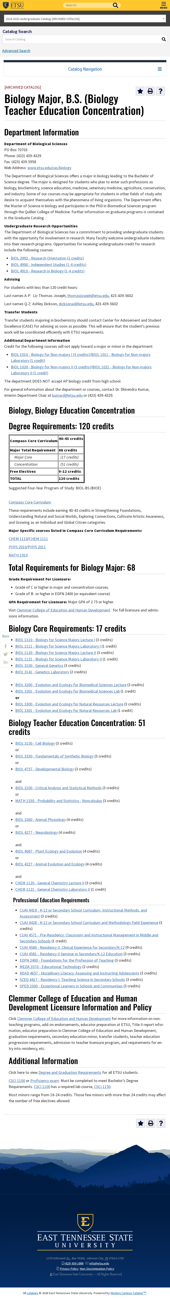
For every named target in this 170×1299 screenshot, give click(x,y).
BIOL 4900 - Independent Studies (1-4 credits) (48, 264)
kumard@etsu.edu (67, 395)
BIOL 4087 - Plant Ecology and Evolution (48, 851)
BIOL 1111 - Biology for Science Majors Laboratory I (58, 646)
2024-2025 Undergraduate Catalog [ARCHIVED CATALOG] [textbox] (42, 19)
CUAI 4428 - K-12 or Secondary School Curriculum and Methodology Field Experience (89, 922)
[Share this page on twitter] (5, 654)
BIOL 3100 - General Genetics (39, 665)
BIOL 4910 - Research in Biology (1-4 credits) (48, 271)
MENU (163, 7)
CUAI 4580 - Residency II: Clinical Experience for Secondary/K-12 (72, 947)
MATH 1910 (18, 555)
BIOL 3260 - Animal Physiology (40, 819)
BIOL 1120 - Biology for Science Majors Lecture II (55, 652)
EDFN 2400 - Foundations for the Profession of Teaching (67, 960)
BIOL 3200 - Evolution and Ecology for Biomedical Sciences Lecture (70, 685)
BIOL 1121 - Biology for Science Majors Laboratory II (58, 659)
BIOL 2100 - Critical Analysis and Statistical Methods (58, 788)
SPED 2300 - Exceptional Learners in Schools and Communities (71, 986)
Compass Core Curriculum (30, 502)
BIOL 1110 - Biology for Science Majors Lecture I (55, 640)
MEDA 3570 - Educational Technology (50, 966)
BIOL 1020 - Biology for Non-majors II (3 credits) (51, 367)
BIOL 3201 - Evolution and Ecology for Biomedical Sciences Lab (67, 691)
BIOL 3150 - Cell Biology (35, 743)
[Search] (164, 39)
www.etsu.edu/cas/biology (49, 167)
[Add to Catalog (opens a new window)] (140, 91)
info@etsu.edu (99, 1263)
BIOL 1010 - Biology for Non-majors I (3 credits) (50, 354)
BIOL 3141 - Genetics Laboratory (42, 672)
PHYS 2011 (37, 547)
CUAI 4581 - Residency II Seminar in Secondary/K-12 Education (71, 954)
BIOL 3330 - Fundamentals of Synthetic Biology (54, 756)
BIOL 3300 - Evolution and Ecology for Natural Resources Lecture (69, 704)
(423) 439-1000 (73, 1263)
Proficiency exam (44, 1080)
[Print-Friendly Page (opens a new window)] (150, 91)
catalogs (32, 1293)
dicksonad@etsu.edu (76, 304)
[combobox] (85, 18)
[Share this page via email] (5, 662)
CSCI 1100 (17, 1080)
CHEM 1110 (18, 538)
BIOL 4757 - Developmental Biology (44, 769)
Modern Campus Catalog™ (128, 1293)
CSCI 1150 (102, 1086)
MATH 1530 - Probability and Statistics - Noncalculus (58, 800)
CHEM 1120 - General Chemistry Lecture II (49, 883)
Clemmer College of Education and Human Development (63, 610)
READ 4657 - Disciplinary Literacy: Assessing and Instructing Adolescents (79, 973)
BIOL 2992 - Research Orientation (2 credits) (47, 258)
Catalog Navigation (85, 69)
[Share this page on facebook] (5, 646)
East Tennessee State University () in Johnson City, (85, 1231)
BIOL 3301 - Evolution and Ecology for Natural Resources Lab (66, 710)
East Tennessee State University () (13, 5)
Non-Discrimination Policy (97, 1268)
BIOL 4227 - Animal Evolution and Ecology (50, 864)
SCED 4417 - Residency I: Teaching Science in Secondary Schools (72, 979)
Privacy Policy (69, 1268)
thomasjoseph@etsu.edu (88, 295)
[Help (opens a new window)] (160, 91)
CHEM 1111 (38, 538)
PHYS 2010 (18, 547)
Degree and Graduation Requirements (70, 1072)
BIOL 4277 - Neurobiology (36, 832)
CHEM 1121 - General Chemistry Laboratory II (52, 889)
